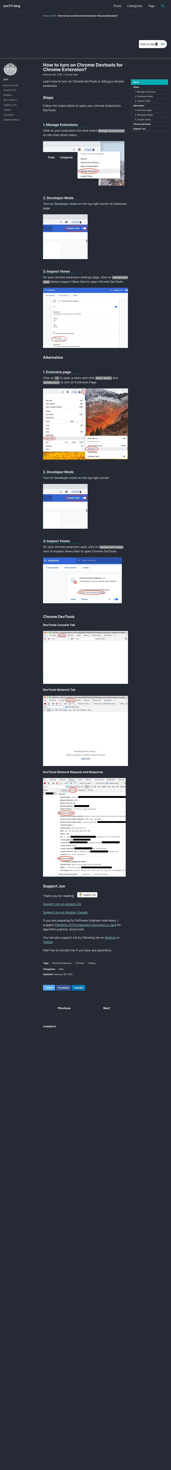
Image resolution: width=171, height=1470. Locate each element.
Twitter (48, 942)
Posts (117, 6)
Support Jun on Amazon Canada (65, 912)
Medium (110, 937)
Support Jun (139, 128)
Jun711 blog (11, 6)
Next (106, 1008)
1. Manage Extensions (145, 91)
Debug (91, 963)
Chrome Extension (62, 963)
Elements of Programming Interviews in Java (85, 925)
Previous (64, 1008)
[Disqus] (85, 1067)
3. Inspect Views (143, 101)
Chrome (80, 963)
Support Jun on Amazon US (62, 904)
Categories (134, 6)
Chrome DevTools (142, 124)
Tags (151, 6)
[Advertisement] (85, 39)
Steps (136, 87)
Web (61, 969)
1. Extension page (143, 110)
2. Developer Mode (144, 96)
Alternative (138, 105)
